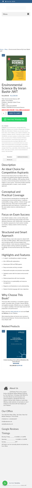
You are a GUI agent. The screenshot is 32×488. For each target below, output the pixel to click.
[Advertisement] (16, 32)
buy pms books (21, 131)
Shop (6, 49)
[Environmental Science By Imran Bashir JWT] (16, 68)
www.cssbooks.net (15, 311)
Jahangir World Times (21, 127)
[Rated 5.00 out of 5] (16, 363)
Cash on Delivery (11, 132)
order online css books (9, 149)
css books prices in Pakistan (11, 137)
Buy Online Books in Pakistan (11, 131)
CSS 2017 (14, 134)
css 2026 (27, 134)
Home (1, 49)
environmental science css (7, 143)
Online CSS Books (22, 148)
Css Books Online (21, 136)
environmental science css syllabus (20, 146)
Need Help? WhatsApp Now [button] (15, 119)
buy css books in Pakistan (16, 129)
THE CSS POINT (9, 151)
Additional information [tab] (22, 157)
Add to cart (14, 113)
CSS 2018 (18, 134)
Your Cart (11, 1)
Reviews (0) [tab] (9, 159)
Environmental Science (11, 127)
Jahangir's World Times (6, 148)
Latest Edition (14, 148)
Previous (3, 354)
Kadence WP (23, 485)
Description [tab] (9, 157)
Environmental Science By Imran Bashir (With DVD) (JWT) (14, 141)
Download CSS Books (21, 137)
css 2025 (23, 134)
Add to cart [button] (16, 368)
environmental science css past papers (13, 144)
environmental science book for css (19, 139)
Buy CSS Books (7, 129)
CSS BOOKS (4, 136)
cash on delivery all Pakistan (21, 132)
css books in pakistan (12, 136)
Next (28, 354)
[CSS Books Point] (16, 8)
